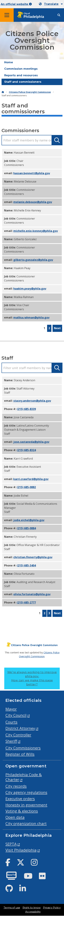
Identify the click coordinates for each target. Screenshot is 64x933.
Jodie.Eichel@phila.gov (28, 520)
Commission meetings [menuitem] (21, 68)
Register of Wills (19, 754)
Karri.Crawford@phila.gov (30, 479)
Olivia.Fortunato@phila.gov (32, 594)
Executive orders (20, 798)
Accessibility (33, 911)
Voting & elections (21, 811)
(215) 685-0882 (26, 487)
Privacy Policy (52, 907)
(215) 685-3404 (26, 565)
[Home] (3, 92)
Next (57, 328)
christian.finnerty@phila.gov (32, 557)
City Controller (18, 734)
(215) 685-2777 (26, 602)
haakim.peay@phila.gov (29, 288)
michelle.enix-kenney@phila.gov (35, 231)
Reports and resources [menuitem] (21, 75)
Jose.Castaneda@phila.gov (31, 442)
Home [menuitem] (8, 62)
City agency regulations (26, 792)
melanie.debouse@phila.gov (32, 202)
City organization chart (26, 823)
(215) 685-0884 (26, 528)
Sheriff (11, 741)
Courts (11, 722)
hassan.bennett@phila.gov (31, 173)
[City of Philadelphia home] (31, 15)
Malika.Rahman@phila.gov (31, 317)
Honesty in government (26, 804)
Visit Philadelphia (21, 850)
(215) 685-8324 (26, 450)
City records (16, 786)
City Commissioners (23, 747)
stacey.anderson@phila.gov (32, 401)
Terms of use (12, 907)
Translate (51, 4)
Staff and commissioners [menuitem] (22, 81)
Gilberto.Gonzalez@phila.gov (33, 260)
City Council (15, 715)
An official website (15, 4)
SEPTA (11, 844)
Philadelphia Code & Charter (23, 777)
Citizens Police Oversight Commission (30, 92)
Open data (15, 817)
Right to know (32, 907)
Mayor (11, 709)
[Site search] (59, 15)
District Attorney (20, 728)
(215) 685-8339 (26, 409)
